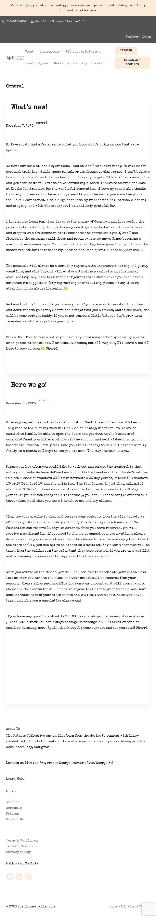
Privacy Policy (18, 852)
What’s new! (29, 107)
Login (146, 37)
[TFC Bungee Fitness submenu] (100, 52)
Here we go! (29, 385)
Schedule (14, 808)
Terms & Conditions (22, 841)
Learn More (15, 779)
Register (132, 37)
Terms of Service (20, 846)
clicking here (34, 628)
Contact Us (15, 819)
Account (12, 802)
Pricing (12, 814)
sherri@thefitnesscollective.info (60, 21)
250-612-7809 (16, 21)
